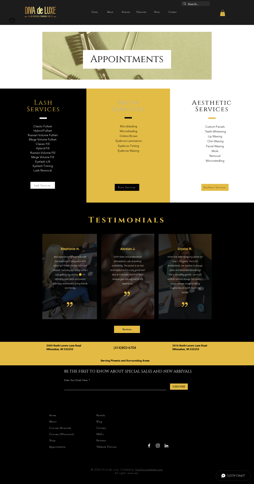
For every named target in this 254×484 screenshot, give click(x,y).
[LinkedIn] (166, 445)
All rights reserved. (127, 473)
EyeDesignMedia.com (149, 469)
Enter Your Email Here (76, 380)
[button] (110, 12)
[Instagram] (157, 445)
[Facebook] (149, 445)
